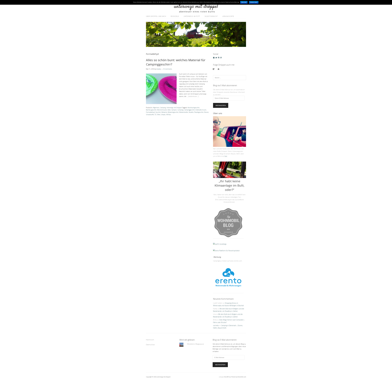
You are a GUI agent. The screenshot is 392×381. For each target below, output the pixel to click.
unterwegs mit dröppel (196, 6)
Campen (174, 110)
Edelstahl (199, 110)
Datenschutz (150, 345)
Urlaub (163, 114)
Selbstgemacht (211, 16)
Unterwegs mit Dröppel (174, 108)
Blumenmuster (162, 110)
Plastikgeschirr (199, 112)
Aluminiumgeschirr (193, 108)
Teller (158, 114)
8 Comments (167, 69)
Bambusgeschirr (151, 110)
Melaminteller (183, 112)
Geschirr (158, 112)
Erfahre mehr (253, 2)
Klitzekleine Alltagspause (195, 345)
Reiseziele (175, 16)
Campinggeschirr (189, 110)
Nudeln (191, 112)
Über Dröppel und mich (156, 16)
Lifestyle (221, 377)
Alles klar (243, 2)
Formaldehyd (150, 112)
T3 (155, 114)
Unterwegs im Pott (192, 16)
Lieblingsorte (228, 16)
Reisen (206, 112)
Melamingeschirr (173, 112)
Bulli (169, 110)
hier (225, 156)
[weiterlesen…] (193, 96)
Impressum (150, 340)
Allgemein (156, 108)
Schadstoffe (150, 114)
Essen (204, 110)
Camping (163, 108)
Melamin (164, 112)
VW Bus (168, 114)
